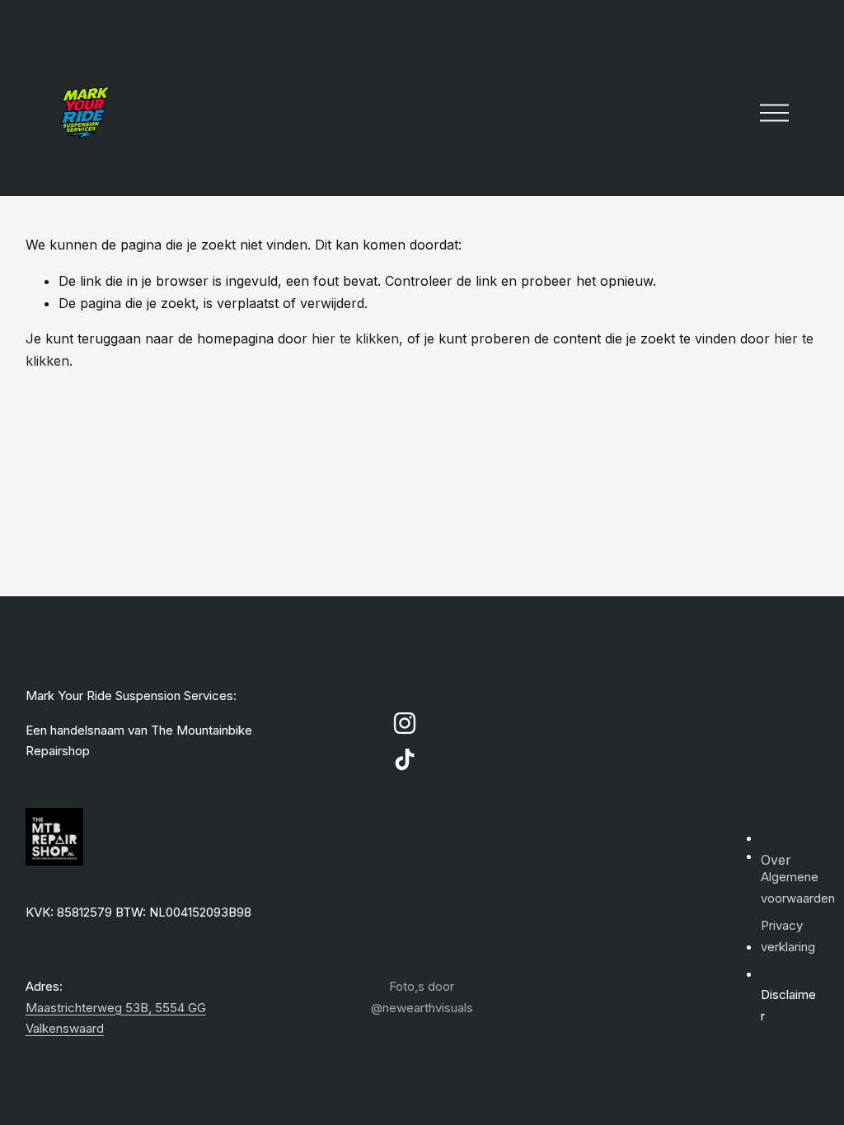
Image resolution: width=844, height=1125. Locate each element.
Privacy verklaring (788, 936)
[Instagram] (404, 723)
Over (776, 860)
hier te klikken (355, 338)
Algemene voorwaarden (798, 887)
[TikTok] (404, 759)
